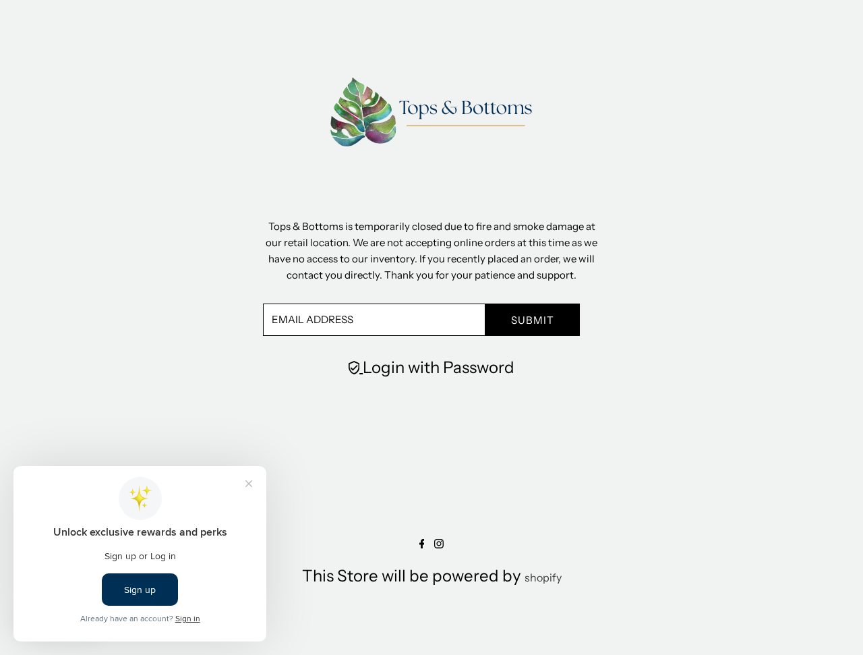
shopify (543, 577)
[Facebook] (422, 544)
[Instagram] (439, 544)
